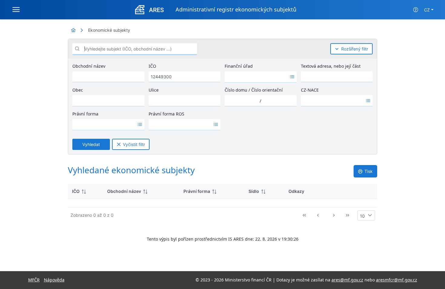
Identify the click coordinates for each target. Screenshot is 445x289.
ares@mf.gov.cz (347, 280)
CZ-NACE (310, 90)
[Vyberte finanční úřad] (292, 76)
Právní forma (85, 114)
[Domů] (73, 30)
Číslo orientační (267, 90)
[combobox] (256, 76)
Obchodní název (88, 66)
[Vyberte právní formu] (139, 124)
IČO (152, 66)
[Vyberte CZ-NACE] (368, 100)
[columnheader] (85, 191)
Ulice (154, 90)
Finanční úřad (239, 66)
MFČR (34, 280)
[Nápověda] (415, 9)
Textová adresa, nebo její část (331, 66)
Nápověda (54, 280)
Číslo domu (236, 90)
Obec (77, 90)
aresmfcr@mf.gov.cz (396, 280)
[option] (256, 76)
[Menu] (16, 9)
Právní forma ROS (166, 114)
